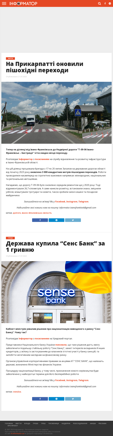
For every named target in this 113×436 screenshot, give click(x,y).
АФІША (93, 423)
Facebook (60, 201)
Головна (9, 423)
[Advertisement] (56, 29)
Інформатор (25, 159)
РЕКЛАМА (102, 423)
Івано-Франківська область (37, 213)
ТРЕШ (43, 423)
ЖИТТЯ (18, 423)
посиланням (42, 159)
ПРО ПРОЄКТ (13, 426)
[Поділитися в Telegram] (56, 219)
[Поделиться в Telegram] (56, 398)
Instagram (71, 201)
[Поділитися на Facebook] (40, 219)
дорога (17, 213)
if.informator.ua (17, 433)
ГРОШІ (35, 423)
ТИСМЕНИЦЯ (53, 423)
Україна (17, 392)
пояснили (61, 344)
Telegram (83, 201)
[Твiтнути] (73, 219)
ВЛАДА (27, 423)
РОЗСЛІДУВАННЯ (80, 423)
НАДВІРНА (66, 423)
